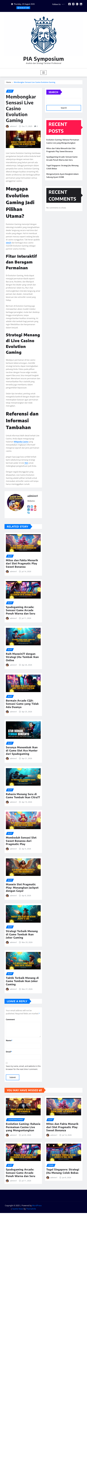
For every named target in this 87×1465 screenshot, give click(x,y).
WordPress (37, 1205)
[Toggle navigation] (43, 72)
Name (9, 1040)
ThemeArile (31, 1209)
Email (9, 1051)
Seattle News (17, 1209)
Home (8, 82)
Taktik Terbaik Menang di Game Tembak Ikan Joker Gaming (22, 981)
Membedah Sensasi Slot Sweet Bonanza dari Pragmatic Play (21, 841)
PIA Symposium (43, 58)
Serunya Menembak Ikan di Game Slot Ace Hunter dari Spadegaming (22, 750)
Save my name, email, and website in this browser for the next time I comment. (23, 1067)
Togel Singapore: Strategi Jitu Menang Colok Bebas (62, 1171)
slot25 (8, 242)
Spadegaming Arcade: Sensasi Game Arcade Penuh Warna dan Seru (20, 610)
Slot (26, 463)
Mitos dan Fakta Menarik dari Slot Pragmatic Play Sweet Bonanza (22, 563)
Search (53, 92)
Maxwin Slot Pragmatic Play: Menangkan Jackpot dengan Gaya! (22, 887)
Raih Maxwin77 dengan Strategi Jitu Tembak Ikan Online (22, 657)
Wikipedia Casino (21, 441)
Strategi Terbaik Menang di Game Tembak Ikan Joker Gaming (22, 934)
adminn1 (13, 126)
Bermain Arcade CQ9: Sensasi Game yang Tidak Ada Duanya (22, 704)
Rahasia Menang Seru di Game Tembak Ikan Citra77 (23, 795)
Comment (10, 1019)
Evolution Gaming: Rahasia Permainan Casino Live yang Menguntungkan (23, 1127)
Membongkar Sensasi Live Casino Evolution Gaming (34, 82)
